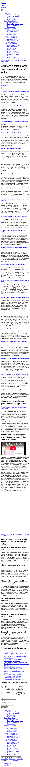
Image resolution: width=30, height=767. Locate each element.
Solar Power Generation (10, 43)
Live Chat (6, 765)
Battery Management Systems (15, 24)
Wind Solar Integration (13, 30)
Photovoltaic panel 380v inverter (12, 676)
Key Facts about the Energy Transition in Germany (13, 105)
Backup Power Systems (13, 52)
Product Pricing (11, 49)
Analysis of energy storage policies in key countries (13, 264)
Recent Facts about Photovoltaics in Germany (11, 328)
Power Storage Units (12, 22)
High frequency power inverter (12, 677)
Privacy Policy (4, 759)
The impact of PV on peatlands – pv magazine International (15, 188)
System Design (11, 18)
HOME (3, 60)
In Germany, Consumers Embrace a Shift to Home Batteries (15, 358)
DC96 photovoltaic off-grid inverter (13, 670)
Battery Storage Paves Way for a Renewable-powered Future (15, 374)
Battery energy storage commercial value (14, 674)
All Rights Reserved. (13, 760)
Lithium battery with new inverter (13, 659)
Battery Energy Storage (10, 21)
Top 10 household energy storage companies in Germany (14, 216)
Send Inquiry (7, 763)
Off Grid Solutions (12, 46)
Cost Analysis (11, 42)
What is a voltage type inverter (12, 661)
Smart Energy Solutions (13, 16)
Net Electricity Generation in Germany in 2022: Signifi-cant (15, 91)
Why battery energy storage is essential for (11, 148)
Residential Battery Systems (14, 15)
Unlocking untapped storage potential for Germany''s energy (15, 389)
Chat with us (7, 535)
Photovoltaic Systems (13, 45)
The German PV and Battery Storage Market (11, 132)
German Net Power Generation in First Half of (11, 161)
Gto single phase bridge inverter (12, 667)
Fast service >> (5, 85)
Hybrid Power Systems (10, 28)
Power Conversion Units (13, 39)
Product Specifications (13, 25)
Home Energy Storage (10, 13)
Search (18, 757)
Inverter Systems (11, 48)
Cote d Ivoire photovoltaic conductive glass (15, 662)
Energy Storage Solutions (10, 51)
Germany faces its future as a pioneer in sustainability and (14, 121)
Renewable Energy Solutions (15, 31)
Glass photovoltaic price (10, 652)
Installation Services (12, 40)
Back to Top (20, 759)
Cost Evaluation (11, 19)
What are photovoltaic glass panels (13, 668)
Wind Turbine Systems (13, 37)
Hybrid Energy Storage (13, 54)
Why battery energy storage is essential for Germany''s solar (15, 297)
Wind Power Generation (10, 36)
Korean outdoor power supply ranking (14, 679)
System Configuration (13, 33)
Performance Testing (12, 55)
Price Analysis (11, 27)
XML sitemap (12, 759)
